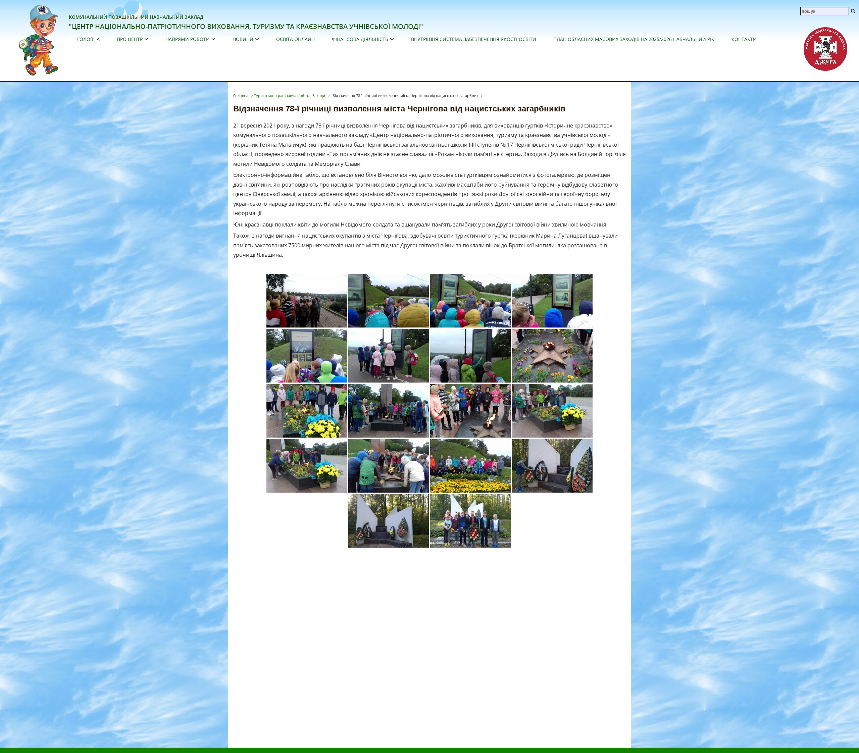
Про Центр (130, 39)
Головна (88, 39)
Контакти (744, 39)
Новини (243, 39)
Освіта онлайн (295, 39)
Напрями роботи (187, 39)
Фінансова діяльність (360, 39)
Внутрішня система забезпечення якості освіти (473, 39)
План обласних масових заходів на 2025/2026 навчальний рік (633, 39)
